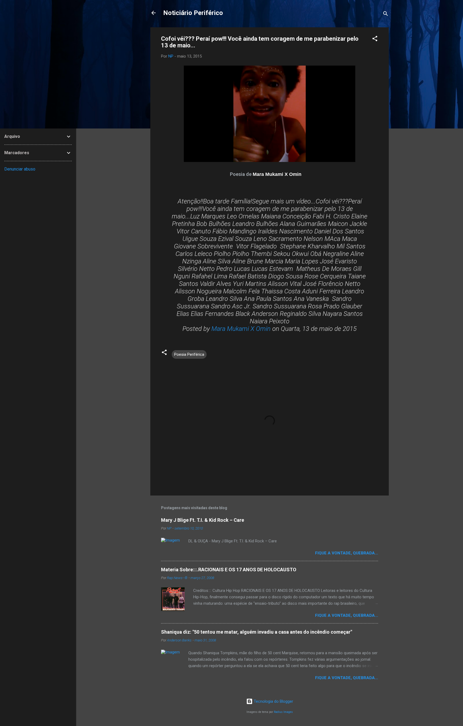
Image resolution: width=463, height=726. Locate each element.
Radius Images (283, 712)
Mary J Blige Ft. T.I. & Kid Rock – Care (202, 520)
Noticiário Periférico (193, 13)
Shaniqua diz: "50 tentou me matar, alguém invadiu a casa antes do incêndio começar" (256, 632)
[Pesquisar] (385, 14)
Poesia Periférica (189, 354)
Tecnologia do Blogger (273, 701)
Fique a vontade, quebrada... (346, 553)
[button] (375, 39)
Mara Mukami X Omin (241, 328)
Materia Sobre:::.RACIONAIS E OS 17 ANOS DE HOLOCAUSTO (228, 569)
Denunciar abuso (19, 169)
